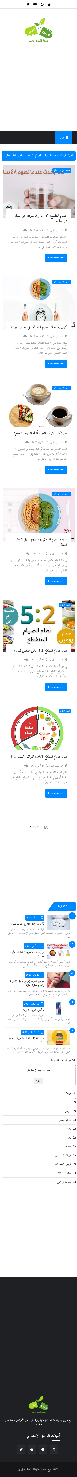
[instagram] (49, 4)
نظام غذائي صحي (64, 1182)
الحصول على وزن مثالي (62, 170)
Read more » (54, 258)
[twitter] (28, 4)
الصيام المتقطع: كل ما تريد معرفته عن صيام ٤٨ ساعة (41, 218)
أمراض (67, 1111)
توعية (69, 1137)
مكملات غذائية (64, 1173)
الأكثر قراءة (63, 906)
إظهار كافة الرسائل (14, 155)
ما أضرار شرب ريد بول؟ (33, 1010)
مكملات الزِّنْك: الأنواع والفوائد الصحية (27, 924)
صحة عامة (67, 1146)
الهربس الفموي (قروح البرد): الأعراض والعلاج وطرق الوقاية (26, 983)
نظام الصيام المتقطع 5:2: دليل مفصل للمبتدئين (39, 651)
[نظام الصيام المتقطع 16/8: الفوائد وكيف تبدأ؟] (39, 732)
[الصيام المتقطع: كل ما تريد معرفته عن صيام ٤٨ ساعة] (39, 191)
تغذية (69, 1129)
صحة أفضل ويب (23, 1469)
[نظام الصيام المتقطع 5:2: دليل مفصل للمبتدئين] (39, 626)
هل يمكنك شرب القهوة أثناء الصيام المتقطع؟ (40, 433)
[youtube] (35, 4)
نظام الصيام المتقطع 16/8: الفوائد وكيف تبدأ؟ (39, 757)
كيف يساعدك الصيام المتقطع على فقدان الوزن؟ (39, 327)
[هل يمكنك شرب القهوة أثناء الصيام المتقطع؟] (39, 409)
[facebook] (42, 4)
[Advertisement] (38, 87)
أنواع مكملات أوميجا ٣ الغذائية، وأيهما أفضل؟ (27, 954)
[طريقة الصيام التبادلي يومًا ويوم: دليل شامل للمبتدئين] (39, 515)
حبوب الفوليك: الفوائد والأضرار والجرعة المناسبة (26, 1040)
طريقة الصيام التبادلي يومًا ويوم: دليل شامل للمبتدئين (41, 542)
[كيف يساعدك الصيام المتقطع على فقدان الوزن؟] (39, 303)
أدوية (69, 1102)
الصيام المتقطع (65, 605)
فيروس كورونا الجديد (62, 1164)
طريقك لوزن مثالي (63, 1155)
